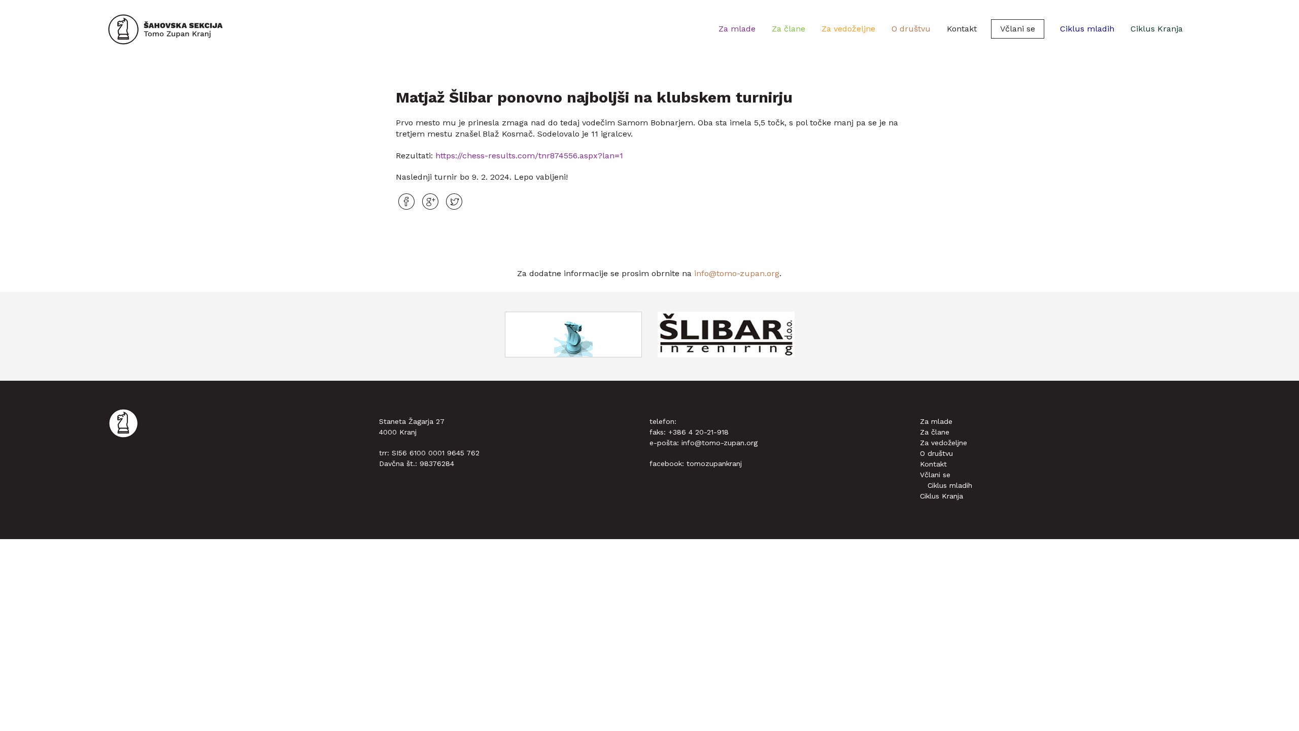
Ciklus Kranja (1157, 29)
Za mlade (737, 29)
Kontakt (962, 29)
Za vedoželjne (848, 29)
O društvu (911, 29)
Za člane (788, 29)
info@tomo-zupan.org (736, 273)
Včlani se (1017, 29)
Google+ (430, 201)
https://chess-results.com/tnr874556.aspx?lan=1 (529, 155)
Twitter (454, 201)
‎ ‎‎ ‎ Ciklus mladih (1083, 29)
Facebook (406, 201)
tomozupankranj (714, 463)
